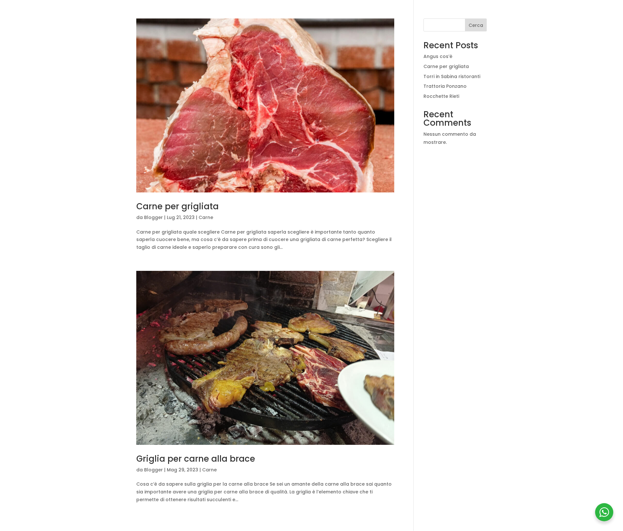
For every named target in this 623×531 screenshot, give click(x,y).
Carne (206, 217)
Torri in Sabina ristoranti (451, 76)
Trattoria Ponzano (445, 86)
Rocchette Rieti (441, 96)
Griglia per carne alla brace (195, 459)
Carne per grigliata (177, 206)
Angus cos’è (437, 56)
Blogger (153, 217)
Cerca (476, 25)
